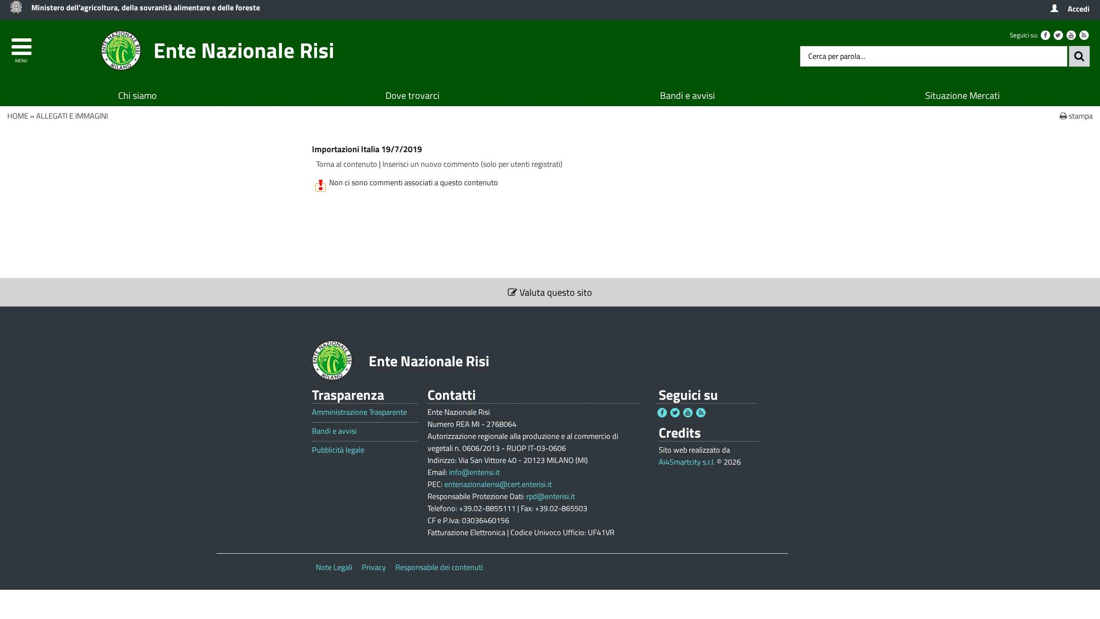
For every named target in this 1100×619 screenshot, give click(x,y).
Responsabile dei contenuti (439, 567)
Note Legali (334, 567)
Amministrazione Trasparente (359, 412)
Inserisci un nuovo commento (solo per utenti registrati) (472, 164)
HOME (17, 116)
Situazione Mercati (962, 95)
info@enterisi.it (474, 472)
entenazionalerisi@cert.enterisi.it (498, 484)
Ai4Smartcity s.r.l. (687, 462)
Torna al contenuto (346, 164)
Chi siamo (137, 95)
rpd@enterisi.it (550, 496)
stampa (1080, 116)
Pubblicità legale (338, 450)
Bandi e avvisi (687, 95)
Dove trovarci (412, 95)
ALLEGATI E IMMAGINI (72, 116)
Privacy (374, 567)
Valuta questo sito (554, 292)
